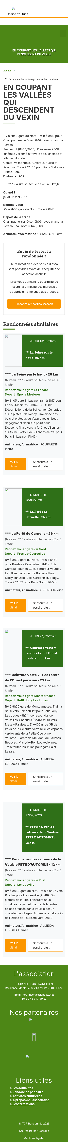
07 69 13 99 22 (37, 998)
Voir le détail (14, 464)
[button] (63, 33)
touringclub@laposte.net (38, 994)
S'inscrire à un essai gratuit (42, 464)
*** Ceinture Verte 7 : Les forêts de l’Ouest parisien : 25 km (41, 653)
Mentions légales (34, 1138)
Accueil (7, 70)
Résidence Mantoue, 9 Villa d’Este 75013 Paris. (34, 988)
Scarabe (43, 1131)
